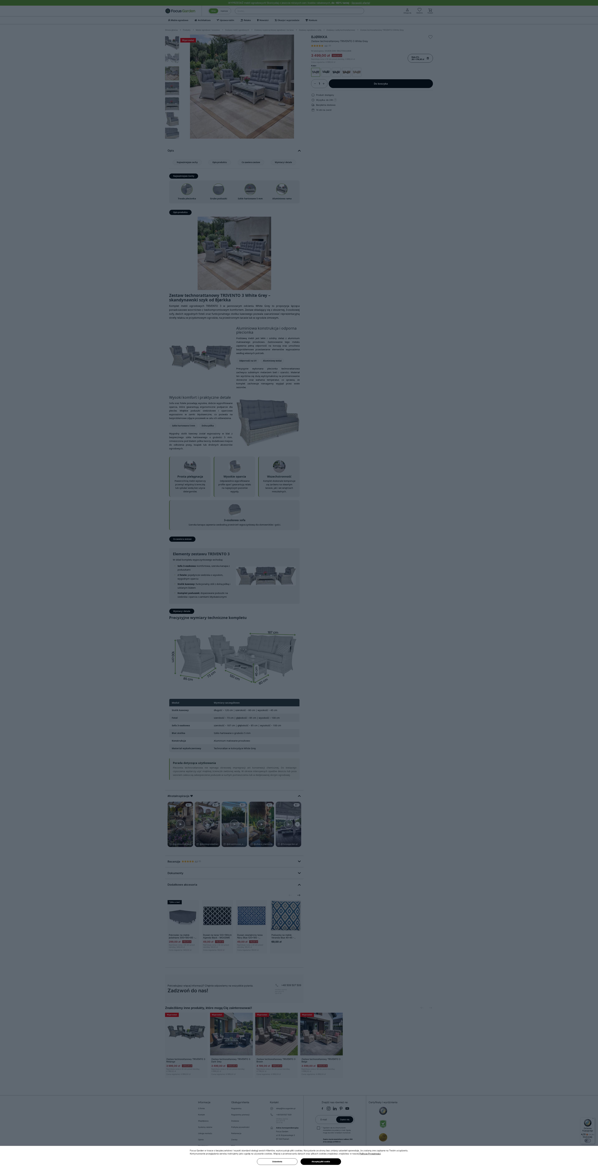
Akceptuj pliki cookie (321, 1161)
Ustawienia (277, 1161)
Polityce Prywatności (370, 1153)
